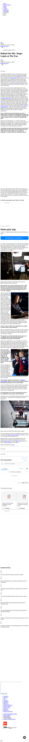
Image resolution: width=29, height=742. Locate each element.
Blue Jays (19, 76)
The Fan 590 (13, 77)
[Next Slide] (27, 500)
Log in (22, 458)
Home (4, 3)
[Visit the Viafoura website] (25, 482)
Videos (4, 6)
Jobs (4, 698)
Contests (5, 8)
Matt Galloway (8, 442)
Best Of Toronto (7, 4)
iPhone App (6, 703)
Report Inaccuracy (5, 46)
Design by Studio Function (9, 719)
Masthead (5, 702)
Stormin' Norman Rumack (13, 434)
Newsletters (6, 701)
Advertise (5, 697)
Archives (5, 700)
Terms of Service (7, 706)
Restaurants (6, 11)
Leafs (16, 83)
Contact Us (5, 696)
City (1, 42)
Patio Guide (6, 10)
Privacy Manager (7, 717)
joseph (13, 444)
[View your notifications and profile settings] (27, 468)
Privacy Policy (6, 707)
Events (4, 7)
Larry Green (7, 441)
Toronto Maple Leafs (7, 98)
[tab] (4, 469)
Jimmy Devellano (4, 105)
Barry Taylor (19, 441)
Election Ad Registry (8, 705)
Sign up (26, 458)
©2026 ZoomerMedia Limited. (10, 714)
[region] (14, 471)
